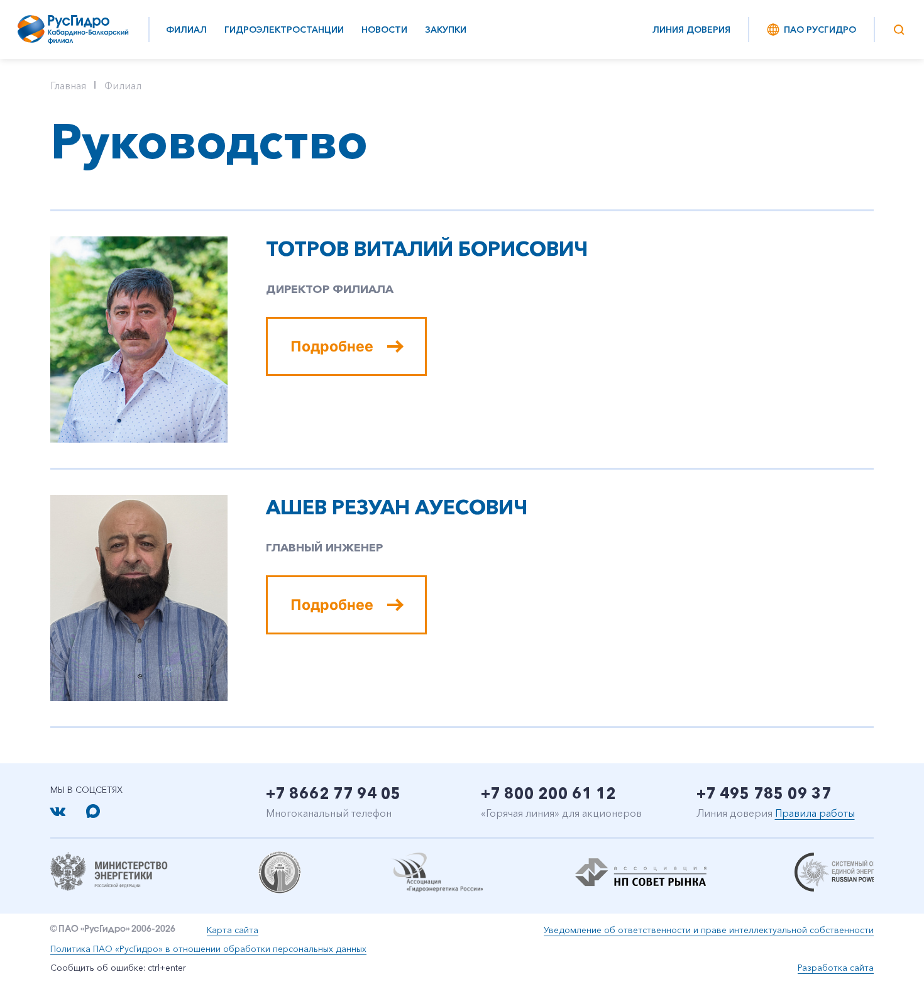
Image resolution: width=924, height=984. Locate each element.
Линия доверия (691, 29)
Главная (68, 85)
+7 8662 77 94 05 (333, 793)
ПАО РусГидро (820, 29)
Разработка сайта (836, 967)
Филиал (186, 29)
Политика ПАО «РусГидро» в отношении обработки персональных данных (208, 948)
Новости (384, 29)
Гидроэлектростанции (284, 29)
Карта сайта (232, 930)
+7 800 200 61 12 (548, 793)
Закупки (445, 29)
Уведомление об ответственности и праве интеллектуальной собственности (709, 930)
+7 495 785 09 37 (764, 793)
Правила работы (815, 813)
